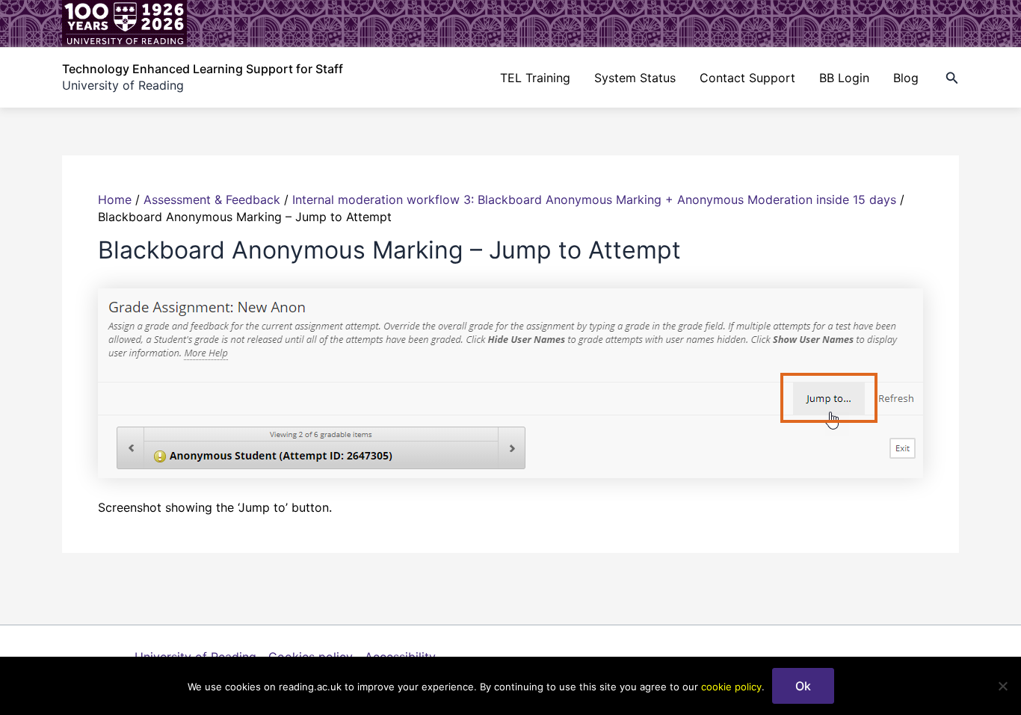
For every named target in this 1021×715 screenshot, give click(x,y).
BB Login (844, 77)
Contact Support (747, 77)
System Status (635, 77)
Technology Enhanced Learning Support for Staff (202, 68)
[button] (952, 78)
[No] (1002, 685)
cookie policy (731, 687)
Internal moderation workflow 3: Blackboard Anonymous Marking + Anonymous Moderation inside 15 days (594, 199)
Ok (803, 685)
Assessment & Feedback (212, 199)
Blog (906, 77)
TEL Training (535, 77)
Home (115, 199)
